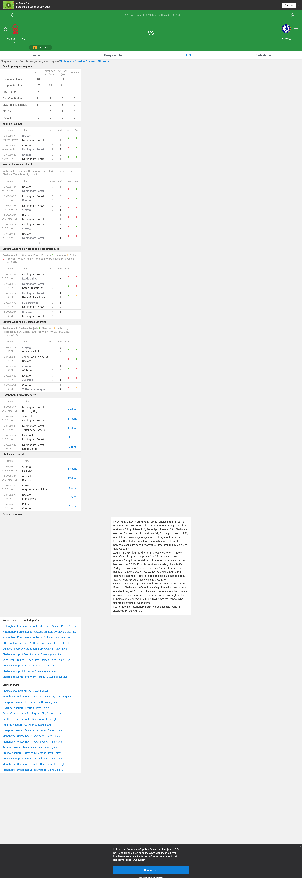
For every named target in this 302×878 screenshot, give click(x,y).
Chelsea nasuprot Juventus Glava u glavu (27, 671)
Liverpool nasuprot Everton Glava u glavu (26, 707)
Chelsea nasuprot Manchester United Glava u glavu (32, 758)
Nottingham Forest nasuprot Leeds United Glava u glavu (32, 626)
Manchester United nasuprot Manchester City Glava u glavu (37, 696)
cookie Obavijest (135, 859)
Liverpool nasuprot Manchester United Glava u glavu (33, 730)
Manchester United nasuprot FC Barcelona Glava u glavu (35, 764)
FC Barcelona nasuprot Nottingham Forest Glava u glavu (35, 643)
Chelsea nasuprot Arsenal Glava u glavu (26, 691)
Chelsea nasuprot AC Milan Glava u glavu (26, 665)
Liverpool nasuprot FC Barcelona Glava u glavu (30, 702)
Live (76, 626)
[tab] (36, 55)
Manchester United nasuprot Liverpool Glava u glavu (33, 769)
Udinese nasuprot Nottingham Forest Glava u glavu (32, 648)
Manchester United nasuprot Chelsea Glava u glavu (32, 741)
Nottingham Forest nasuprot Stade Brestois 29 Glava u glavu (38, 631)
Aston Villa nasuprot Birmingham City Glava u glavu (32, 713)
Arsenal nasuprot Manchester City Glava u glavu (30, 747)
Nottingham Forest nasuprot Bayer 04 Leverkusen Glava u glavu (38, 637)
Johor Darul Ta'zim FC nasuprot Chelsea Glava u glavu (34, 660)
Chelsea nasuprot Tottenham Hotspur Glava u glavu (33, 676)
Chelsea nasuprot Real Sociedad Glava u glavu (30, 654)
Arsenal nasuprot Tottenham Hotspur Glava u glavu (32, 753)
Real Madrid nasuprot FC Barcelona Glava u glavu (31, 719)
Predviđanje (67, 626)
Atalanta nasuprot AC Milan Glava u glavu (27, 724)
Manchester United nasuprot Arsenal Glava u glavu (32, 736)
